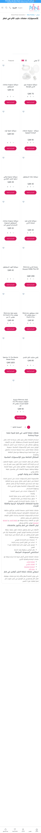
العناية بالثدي (30, 564)
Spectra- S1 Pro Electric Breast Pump (10, 358)
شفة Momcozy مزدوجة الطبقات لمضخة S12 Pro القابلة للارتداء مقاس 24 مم (20, 403)
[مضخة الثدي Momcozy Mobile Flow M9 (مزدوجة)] (30, 255)
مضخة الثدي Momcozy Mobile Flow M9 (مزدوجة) (31, 268)
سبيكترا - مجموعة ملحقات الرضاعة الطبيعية (31, 132)
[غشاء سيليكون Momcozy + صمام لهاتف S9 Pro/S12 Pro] (30, 301)
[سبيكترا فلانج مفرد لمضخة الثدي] (30, 209)
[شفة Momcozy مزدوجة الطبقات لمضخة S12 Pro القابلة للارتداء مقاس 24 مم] (20, 387)
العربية (14, 8)
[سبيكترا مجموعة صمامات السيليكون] (10, 72)
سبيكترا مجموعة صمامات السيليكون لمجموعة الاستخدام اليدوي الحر (10, 223)
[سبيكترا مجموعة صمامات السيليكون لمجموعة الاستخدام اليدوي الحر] (10, 209)
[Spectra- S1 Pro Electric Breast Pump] (10, 345)
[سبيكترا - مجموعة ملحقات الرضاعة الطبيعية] (30, 119)
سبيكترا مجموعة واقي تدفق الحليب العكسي (10, 178)
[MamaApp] (34, 7)
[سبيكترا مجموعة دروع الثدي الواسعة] (30, 72)
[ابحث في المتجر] (6, 8)
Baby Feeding (30, 15)
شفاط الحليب (13, 520)
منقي (35, 60)
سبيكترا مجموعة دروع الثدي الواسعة (30, 86)
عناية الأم (32, 569)
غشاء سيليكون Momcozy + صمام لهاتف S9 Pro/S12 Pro (31, 315)
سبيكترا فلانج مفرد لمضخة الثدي (30, 222)
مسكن (38, 15)
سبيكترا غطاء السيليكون (30, 177)
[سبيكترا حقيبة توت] (10, 119)
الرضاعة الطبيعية (29, 566)
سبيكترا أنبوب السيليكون (10, 267)
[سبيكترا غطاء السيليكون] (30, 165)
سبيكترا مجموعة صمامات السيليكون (10, 86)
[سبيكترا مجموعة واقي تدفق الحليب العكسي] (10, 165)
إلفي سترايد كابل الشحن (30, 357)
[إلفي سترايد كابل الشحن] (30, 345)
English (20, 8)
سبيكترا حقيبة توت (10, 131)
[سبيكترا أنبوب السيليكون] (10, 255)
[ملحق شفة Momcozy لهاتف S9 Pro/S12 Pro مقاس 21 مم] (10, 301)
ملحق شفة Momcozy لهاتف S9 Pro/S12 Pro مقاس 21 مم (10, 315)
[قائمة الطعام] (2, 8)
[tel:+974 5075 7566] (10, 8)
